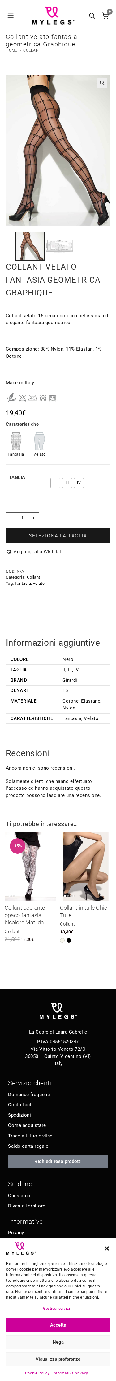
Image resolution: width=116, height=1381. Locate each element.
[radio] (55, 483)
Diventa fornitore (26, 1206)
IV (77, 669)
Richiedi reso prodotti (58, 1161)
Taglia (17, 477)
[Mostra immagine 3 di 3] (15, 896)
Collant (32, 50)
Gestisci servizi (56, 1308)
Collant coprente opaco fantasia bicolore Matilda (25, 915)
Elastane (90, 701)
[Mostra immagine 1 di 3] (9, 896)
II (63, 669)
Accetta (58, 1325)
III (70, 669)
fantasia (23, 583)
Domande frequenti (29, 1094)
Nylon (68, 708)
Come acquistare (27, 1125)
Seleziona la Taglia (58, 536)
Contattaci (19, 1105)
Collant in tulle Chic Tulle (83, 911)
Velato (91, 718)
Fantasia (71, 718)
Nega (58, 1342)
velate (39, 583)
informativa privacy (70, 1373)
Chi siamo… (21, 1195)
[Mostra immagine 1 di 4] (65, 896)
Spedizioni (19, 1115)
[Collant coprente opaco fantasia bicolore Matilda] (30, 866)
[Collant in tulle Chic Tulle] (85, 866)
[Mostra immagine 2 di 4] (68, 896)
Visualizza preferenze (58, 1359)
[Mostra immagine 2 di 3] (12, 896)
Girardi (69, 680)
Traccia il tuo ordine (30, 1136)
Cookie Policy (37, 1373)
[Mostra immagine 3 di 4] (70, 896)
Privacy (16, 1232)
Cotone (70, 701)
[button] (107, 1248)
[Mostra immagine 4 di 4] (73, 896)
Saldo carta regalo (28, 1146)
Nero (67, 659)
